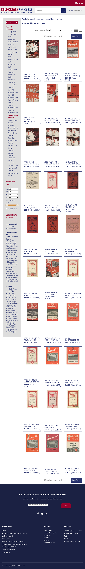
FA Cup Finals (12, 32)
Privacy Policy (6, 552)
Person (7, 192)
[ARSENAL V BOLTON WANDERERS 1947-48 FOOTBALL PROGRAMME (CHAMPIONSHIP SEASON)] (32, 355)
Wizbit (24, 566)
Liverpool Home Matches (13, 127)
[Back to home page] (16, 10)
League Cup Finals (11, 65)
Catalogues (6, 539)
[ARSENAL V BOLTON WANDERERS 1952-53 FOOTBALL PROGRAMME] (73, 355)
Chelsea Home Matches (12, 121)
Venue (7, 194)
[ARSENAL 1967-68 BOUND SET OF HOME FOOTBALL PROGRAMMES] (73, 93)
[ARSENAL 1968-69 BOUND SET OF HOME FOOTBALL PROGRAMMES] (32, 136)
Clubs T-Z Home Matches (13, 111)
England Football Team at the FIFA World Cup (11, 290)
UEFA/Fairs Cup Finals (13, 60)
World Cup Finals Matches (13, 40)
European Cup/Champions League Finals (13, 46)
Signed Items (12, 209)
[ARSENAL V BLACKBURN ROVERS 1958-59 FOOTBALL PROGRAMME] (32, 311)
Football (25, 19)
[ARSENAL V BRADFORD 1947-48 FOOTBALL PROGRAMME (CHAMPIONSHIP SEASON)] (32, 399)
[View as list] (76, 30)
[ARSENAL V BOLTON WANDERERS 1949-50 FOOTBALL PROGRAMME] (53, 355)
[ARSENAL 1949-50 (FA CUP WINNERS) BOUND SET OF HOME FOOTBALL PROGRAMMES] (53, 49)
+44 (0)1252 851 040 (74, 531)
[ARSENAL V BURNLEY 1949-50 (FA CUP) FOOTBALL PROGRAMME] (32, 443)
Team (7, 189)
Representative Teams (13, 174)
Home (4, 531)
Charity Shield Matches (12, 71)
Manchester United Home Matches (12, 133)
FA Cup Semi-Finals (12, 35)
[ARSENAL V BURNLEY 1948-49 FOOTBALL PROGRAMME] (73, 399)
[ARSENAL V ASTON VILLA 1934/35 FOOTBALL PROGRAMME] (32, 224)
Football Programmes (10, 28)
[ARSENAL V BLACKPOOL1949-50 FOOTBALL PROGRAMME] (73, 311)
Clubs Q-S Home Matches (13, 106)
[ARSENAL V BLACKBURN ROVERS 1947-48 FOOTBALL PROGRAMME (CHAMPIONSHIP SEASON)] (73, 268)
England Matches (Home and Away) (11, 156)
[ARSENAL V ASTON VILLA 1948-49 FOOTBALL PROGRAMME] (32, 268)
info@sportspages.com (72, 541)
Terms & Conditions (8, 550)
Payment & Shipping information (13, 541)
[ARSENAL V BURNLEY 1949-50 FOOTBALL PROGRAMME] (53, 443)
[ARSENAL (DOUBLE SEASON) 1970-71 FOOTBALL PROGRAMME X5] (32, 49)
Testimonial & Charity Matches (12, 147)
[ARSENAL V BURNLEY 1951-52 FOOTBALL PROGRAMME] (73, 443)
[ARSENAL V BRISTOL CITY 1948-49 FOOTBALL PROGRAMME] (53, 399)
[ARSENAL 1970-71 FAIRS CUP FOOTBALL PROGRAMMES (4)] (73, 136)
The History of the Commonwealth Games (12, 235)
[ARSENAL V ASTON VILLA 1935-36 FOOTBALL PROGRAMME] (53, 224)
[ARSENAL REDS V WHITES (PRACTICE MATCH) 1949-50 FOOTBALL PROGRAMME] (32, 180)
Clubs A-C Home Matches (13, 86)
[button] (79, 3)
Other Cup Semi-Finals (11, 81)
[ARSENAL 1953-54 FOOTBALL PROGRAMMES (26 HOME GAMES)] (32, 93)
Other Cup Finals (11, 76)
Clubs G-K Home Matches (13, 96)
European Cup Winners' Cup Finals (12, 54)
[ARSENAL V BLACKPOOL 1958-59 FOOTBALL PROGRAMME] (53, 311)
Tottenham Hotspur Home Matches (12, 140)
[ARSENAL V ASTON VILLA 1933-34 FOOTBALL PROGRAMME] (73, 180)
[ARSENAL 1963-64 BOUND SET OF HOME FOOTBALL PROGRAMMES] (53, 93)
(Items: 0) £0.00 (79, 11)
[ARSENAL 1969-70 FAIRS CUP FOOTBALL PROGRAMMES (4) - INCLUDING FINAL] (53, 136)
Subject (7, 197)
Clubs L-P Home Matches (13, 101)
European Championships (13, 164)
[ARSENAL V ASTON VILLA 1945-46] (73, 224)
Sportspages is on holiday (11, 225)
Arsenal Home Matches (13, 116)
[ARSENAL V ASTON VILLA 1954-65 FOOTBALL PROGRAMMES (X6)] (53, 268)
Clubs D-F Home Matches (13, 91)
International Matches (12, 169)
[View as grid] (80, 30)
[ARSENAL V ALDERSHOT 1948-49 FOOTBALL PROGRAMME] (53, 180)
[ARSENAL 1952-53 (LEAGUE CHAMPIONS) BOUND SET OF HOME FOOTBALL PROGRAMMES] (73, 49)
